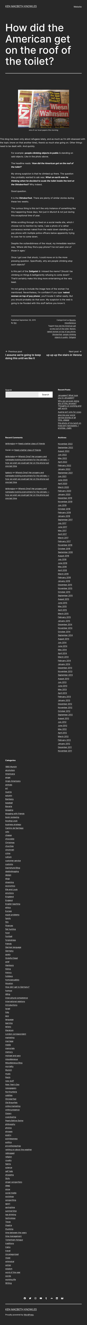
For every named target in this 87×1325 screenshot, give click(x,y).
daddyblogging (12, 871)
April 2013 (62, 693)
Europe (8, 911)
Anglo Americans (12, 781)
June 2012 (62, 725)
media (8, 1045)
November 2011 (65, 751)
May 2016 (62, 567)
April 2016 (62, 570)
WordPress (29, 1315)
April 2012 (62, 733)
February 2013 (64, 697)
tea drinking (10, 1214)
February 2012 (64, 740)
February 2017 (64, 541)
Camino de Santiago (14, 828)
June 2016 (62, 563)
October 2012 (64, 711)
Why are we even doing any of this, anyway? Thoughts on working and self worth (69, 405)
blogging (9, 810)
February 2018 (64, 512)
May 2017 (62, 530)
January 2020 (64, 494)
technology (10, 1218)
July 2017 (62, 523)
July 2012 (62, 722)
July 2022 (62, 455)
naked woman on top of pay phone (61, 331)
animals (8, 785)
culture (8, 857)
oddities (8, 1095)
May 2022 (62, 458)
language (9, 1019)
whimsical (9, 1261)
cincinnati (9, 850)
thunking (9, 1229)
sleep (7, 1185)
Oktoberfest (57, 334)
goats (7, 954)
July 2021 (62, 476)
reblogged (9, 1153)
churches (9, 846)
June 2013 (62, 686)
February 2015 (64, 617)
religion (8, 1157)
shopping (9, 1175)
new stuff (9, 1081)
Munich (72, 329)
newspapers (10, 1088)
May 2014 (62, 650)
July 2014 (62, 642)
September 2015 (65, 595)
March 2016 (63, 574)
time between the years (16, 1232)
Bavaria (72, 320)
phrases (8, 1131)
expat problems (12, 915)
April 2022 (62, 462)
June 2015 (62, 603)
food (7, 933)
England (9, 900)
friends (8, 944)
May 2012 (62, 729)
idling (7, 994)
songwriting (10, 1200)
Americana (10, 774)
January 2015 (64, 621)
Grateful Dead (11, 958)
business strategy (13, 824)
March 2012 (63, 736)
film (7, 922)
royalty (8, 1160)
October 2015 (64, 592)
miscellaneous (70, 323)
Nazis (7, 1077)
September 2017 (65, 520)
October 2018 (64, 509)
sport (7, 1204)
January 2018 (64, 516)
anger (8, 777)
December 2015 (65, 585)
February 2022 (64, 465)
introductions (11, 1005)
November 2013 (65, 671)
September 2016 (65, 552)
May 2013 (62, 689)
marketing (9, 1037)
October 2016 (64, 548)
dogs (7, 878)
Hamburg (9, 965)
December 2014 (65, 624)
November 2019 (65, 501)
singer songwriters (13, 1182)
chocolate (9, 839)
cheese (8, 835)
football (8, 936)
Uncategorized (12, 1254)
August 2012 (63, 718)
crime (7, 853)
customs (9, 864)
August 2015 (63, 599)
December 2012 (65, 704)
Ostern (8, 1113)
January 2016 (64, 581)
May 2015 (62, 606)
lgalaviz (8, 472)
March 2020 (63, 487)
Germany (9, 951)
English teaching (12, 904)
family (8, 918)
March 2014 (63, 657)
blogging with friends (14, 813)
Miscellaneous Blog (13, 1063)
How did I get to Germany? (17, 987)
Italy (7, 1012)
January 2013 (64, 700)
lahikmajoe (10, 443)
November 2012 (65, 707)
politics (8, 1142)
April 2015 (62, 610)
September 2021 (65, 473)
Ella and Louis (11, 889)
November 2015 (65, 588)
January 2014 (64, 664)
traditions (9, 1243)
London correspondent (15, 1034)
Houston (9, 983)
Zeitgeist (72, 337)
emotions (9, 893)
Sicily (7, 1178)
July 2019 (62, 505)
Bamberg (9, 799)
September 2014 (65, 635)
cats (7, 832)
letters (8, 1027)
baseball (9, 803)
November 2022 (65, 444)
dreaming (9, 882)
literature (9, 1030)
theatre (8, 1225)
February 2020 (64, 491)
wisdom (8, 1269)
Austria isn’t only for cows (69, 412)
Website (78, 6)
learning (9, 1023)
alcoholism (10, 770)
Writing (8, 1283)
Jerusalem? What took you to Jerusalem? (68, 396)
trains (7, 1247)
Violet (7, 1258)
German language (13, 947)
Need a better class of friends (31, 443)
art (6, 788)
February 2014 (64, 660)
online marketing (12, 1106)
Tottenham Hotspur (14, 1240)
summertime (11, 1211)
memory (9, 1052)
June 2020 (62, 480)
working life (10, 1279)
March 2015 (63, 613)
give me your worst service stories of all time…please (67, 417)
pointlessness (11, 1139)
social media (10, 1193)
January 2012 (64, 744)
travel (7, 1251)
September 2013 (65, 675)
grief (7, 962)
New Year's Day (12, 1084)
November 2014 (65, 628)
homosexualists (12, 980)
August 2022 (63, 451)
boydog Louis (11, 821)
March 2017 (63, 538)
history (8, 972)
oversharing (10, 1117)
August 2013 (63, 679)
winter (8, 1265)
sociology (9, 1196)
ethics (8, 907)
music (8, 1074)
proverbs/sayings (13, 1146)
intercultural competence (16, 998)
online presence (12, 1110)
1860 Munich (11, 767)
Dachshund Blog (12, 868)
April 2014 (62, 653)
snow (7, 1189)
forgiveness (10, 940)
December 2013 (65, 668)
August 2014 (63, 639)
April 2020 (62, 483)
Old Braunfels (11, 1102)
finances (9, 925)
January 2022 (64, 469)
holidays (9, 976)
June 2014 (62, 646)
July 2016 (62, 559)
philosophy (10, 1124)
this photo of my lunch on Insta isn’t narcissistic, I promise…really (69, 425)
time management (13, 1236)
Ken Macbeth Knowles (21, 6)
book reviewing (12, 817)
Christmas (9, 842)
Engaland (9, 897)
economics (10, 886)
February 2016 (64, 577)
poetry (8, 1135)
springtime (10, 1207)
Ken (15, 323)
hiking (8, 969)
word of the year (12, 1272)
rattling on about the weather (18, 1149)
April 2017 (62, 534)
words (8, 1276)
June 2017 (62, 527)
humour (8, 990)
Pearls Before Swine (14, 1121)
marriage (9, 1041)
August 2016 (63, 556)
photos (8, 1128)
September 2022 (65, 447)
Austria (8, 792)
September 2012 (65, 715)
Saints (8, 1164)
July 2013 (62, 682)
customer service (13, 860)
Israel (7, 1009)
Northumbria (11, 1092)
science (8, 1167)
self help (9, 1171)
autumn (8, 795)
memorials (10, 1048)
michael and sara (12, 1056)
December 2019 (65, 498)
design (8, 875)
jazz (7, 1016)
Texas (8, 1222)
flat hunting (10, 929)
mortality (9, 1066)
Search (8, 390)
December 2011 (65, 747)
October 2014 (64, 632)
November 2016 (65, 545)
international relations (15, 1001)
